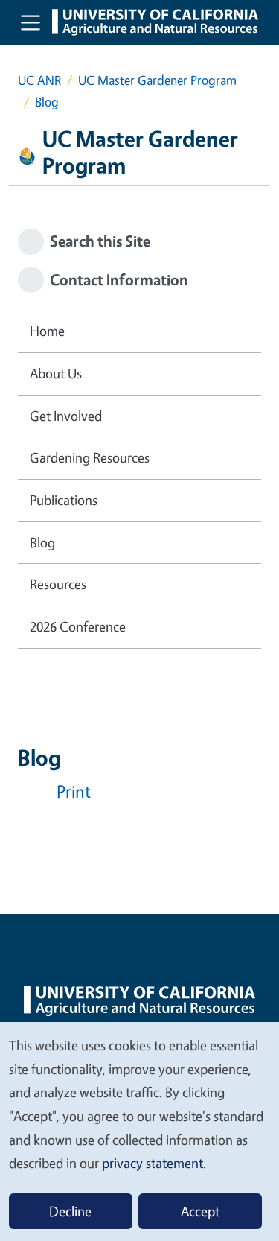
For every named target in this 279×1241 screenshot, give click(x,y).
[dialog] (139, 1131)
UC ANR (39, 80)
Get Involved (66, 416)
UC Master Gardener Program (157, 80)
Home (47, 331)
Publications (63, 500)
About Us (56, 373)
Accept (200, 1211)
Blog (42, 542)
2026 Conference (78, 626)
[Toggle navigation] (30, 22)
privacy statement (152, 1163)
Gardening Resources (90, 457)
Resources (58, 584)
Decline (70, 1211)
